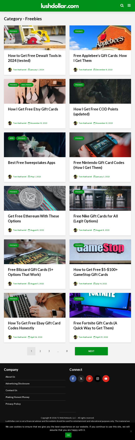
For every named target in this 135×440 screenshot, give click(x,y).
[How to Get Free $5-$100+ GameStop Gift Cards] (100, 251)
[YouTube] (105, 378)
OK (68, 435)
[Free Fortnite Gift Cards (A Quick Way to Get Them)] (100, 305)
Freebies (13, 31)
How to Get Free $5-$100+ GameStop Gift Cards (95, 272)
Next (91, 351)
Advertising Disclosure (17, 383)
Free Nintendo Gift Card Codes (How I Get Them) (98, 165)
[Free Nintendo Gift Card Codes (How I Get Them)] (100, 144)
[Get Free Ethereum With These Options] (35, 198)
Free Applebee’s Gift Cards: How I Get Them (100, 58)
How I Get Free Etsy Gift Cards (33, 109)
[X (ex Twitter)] (81, 378)
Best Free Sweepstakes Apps (31, 162)
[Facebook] (72, 378)
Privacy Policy (13, 403)
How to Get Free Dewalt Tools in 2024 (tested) (34, 58)
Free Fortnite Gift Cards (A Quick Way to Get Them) (95, 325)
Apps (12, 138)
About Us (10, 376)
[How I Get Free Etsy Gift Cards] (35, 91)
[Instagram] (97, 378)
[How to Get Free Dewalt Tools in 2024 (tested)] (35, 37)
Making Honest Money (17, 397)
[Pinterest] (89, 378)
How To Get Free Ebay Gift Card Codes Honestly (34, 325)
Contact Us (11, 390)
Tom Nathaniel (19, 69)
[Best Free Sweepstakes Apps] (35, 144)
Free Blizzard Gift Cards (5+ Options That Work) (30, 272)
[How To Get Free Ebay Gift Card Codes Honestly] (35, 305)
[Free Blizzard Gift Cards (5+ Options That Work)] (35, 251)
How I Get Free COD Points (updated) (95, 111)
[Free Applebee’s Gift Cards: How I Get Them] (100, 37)
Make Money (26, 85)
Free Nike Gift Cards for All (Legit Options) (95, 218)
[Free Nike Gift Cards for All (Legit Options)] (100, 198)
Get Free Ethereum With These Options (33, 218)
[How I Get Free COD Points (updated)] (100, 91)
